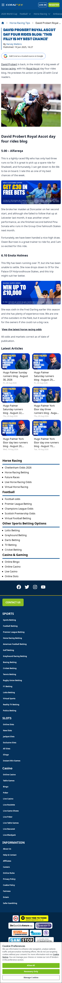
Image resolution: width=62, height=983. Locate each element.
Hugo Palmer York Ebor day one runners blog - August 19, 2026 (46, 442)
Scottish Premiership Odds (20, 513)
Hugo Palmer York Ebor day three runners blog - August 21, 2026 (46, 409)
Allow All (31, 965)
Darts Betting (12, 540)
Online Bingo (12, 561)
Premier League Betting (18, 503)
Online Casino (13, 566)
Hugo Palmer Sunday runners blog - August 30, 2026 (15, 376)
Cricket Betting (13, 549)
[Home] (2, 22)
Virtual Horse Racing (16, 487)
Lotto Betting (12, 530)
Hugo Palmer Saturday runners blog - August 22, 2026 (13, 409)
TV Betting (11, 545)
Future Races (12, 477)
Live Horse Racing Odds (18, 482)
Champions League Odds (19, 508)
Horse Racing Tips (20, 23)
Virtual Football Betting (18, 518)
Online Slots (12, 576)
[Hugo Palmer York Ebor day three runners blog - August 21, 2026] (46, 395)
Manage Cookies (31, 977)
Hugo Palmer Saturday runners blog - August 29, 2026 (44, 376)
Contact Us (13, 602)
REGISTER (54, 4)
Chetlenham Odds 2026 (18, 467)
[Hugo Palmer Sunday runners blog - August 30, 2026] (15, 361)
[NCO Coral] (31, 192)
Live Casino (11, 571)
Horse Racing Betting (17, 472)
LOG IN (42, 4)
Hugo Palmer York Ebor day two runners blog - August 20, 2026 (15, 442)
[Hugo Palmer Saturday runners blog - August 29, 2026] (46, 361)
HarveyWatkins (14, 44)
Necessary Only (31, 971)
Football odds (12, 499)
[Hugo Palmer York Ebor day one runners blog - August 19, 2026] (46, 428)
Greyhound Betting (16, 535)
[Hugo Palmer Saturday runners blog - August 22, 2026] (15, 395)
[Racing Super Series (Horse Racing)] (31, 292)
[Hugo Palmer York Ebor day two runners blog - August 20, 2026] (15, 428)
